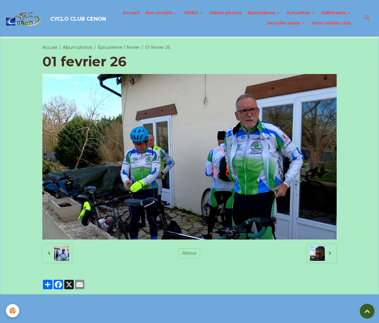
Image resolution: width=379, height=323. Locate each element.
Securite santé (283, 23)
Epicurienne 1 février (118, 47)
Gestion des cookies (220, 315)
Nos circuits (160, 12)
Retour (189, 253)
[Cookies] (12, 310)
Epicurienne (262, 12)
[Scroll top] (367, 311)
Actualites (299, 12)
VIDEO (191, 12)
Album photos (226, 12)
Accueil (131, 12)
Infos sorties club (331, 23)
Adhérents (334, 12)
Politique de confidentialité (166, 315)
